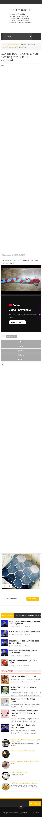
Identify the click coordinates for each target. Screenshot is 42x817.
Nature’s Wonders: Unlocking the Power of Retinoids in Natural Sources (24, 713)
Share (22, 346)
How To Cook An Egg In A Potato (22, 750)
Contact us (36, 803)
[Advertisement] (21, 160)
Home (4, 45)
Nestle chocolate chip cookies (23, 676)
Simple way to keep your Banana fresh (24, 783)
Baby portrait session (19, 772)
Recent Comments (34, 615)
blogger (32, 599)
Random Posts (7, 615)
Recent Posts (21, 615)
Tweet (22, 342)
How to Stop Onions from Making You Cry (24, 632)
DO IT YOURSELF (20, 10)
